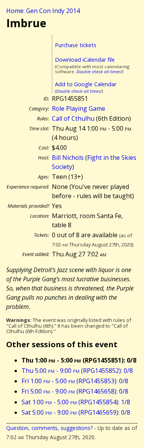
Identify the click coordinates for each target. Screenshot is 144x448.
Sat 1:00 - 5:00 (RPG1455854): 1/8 (76, 402)
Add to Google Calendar (85, 84)
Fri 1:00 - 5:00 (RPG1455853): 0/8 (75, 381)
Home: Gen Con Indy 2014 (43, 11)
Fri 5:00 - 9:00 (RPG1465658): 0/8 (75, 391)
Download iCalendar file (85, 59)
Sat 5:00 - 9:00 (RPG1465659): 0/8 (76, 412)
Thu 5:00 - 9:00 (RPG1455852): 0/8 (77, 370)
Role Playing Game (78, 108)
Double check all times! (99, 71)
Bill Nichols (68, 157)
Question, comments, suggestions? (49, 428)
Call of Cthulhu (73, 118)
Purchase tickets (75, 45)
